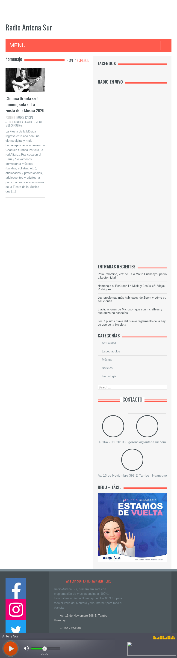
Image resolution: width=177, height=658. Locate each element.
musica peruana (14, 125)
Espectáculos (111, 351)
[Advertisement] (132, 187)
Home (70, 60)
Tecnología (109, 376)
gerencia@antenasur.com (147, 442)
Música (20, 117)
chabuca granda (23, 122)
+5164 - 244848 (70, 628)
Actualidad (109, 343)
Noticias (28, 117)
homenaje (37, 122)
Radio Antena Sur (29, 27)
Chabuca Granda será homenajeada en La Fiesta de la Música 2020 (25, 104)
